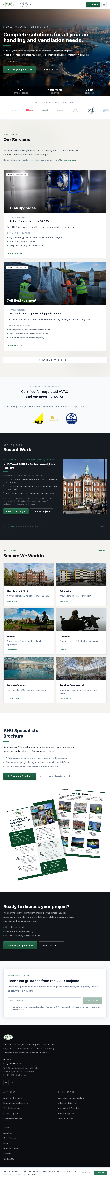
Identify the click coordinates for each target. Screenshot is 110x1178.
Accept (100, 1173)
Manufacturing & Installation (16, 1103)
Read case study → (16, 511)
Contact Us (8, 1159)
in (6, 1082)
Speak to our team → (69, 160)
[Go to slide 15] (37, 526)
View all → (102, 551)
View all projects (41, 511)
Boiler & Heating (65, 1118)
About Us (7, 1133)
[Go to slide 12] (32, 526)
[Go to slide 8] (25, 526)
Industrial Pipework (67, 1113)
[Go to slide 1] (12, 526)
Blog (5, 1143)
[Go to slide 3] (16, 526)
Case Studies (9, 1138)
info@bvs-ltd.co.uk (12, 1063)
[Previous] (6, 526)
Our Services (48, 69)
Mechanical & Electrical (68, 1108)
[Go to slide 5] (20, 526)
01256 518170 (13, 61)
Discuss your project (18, 69)
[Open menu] (104, 4)
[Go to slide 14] (35, 526)
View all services (52, 360)
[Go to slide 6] (21, 526)
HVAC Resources (11, 1148)
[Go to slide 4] (18, 526)
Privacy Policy (18, 1010)
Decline (86, 1173)
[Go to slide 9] (27, 526)
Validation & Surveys (67, 1103)
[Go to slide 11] (30, 526)
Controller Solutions (12, 1118)
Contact (93, 4)
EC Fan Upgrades (11, 1113)
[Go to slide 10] (28, 526)
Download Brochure (21, 776)
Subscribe (92, 1000)
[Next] (42, 526)
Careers (7, 1153)
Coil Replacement (11, 1108)
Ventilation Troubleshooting (71, 1098)
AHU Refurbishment (12, 1098)
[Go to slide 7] (23, 526)
